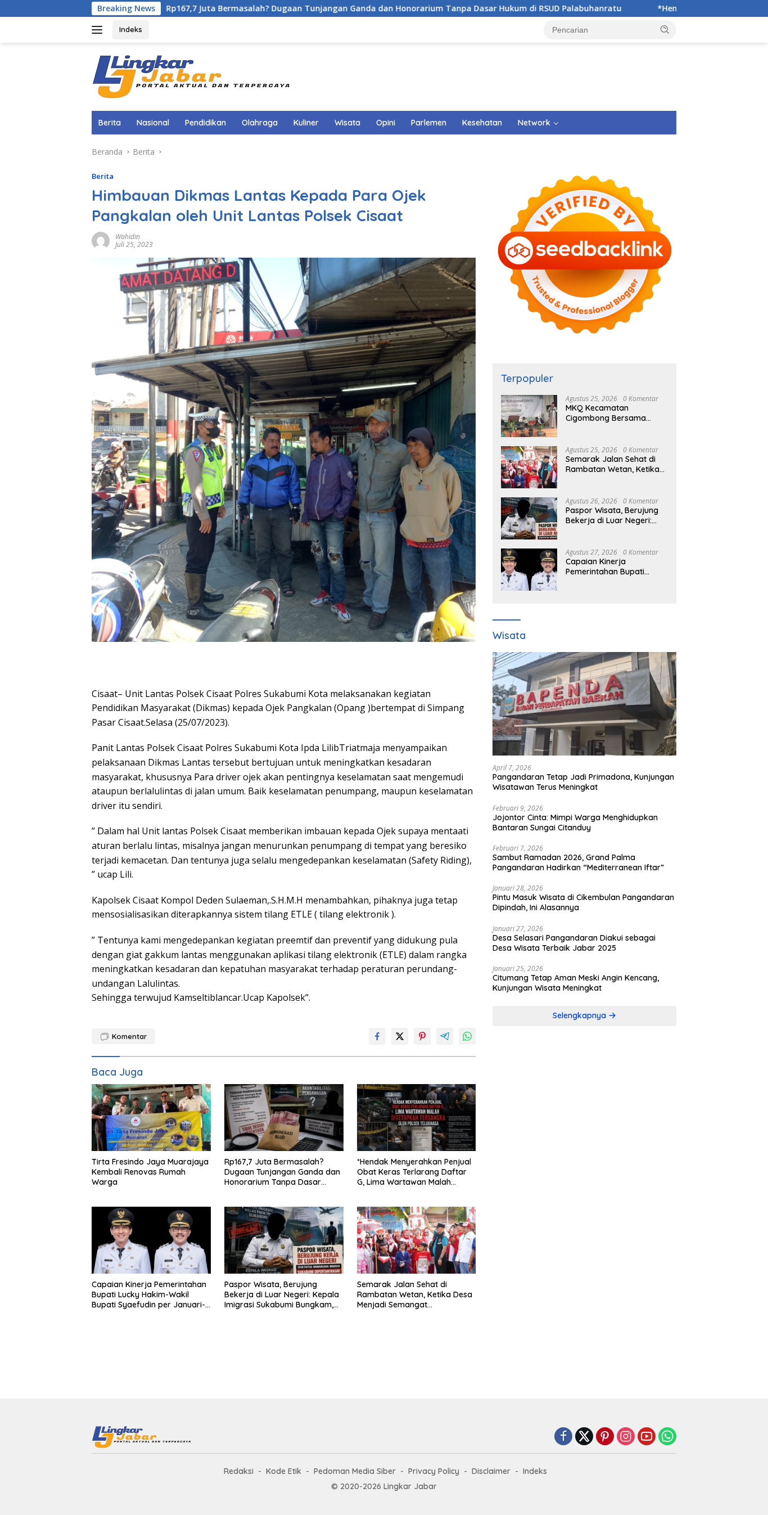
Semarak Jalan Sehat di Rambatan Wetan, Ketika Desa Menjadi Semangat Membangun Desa (414, 1294)
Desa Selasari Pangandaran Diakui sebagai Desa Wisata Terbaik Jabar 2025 (574, 943)
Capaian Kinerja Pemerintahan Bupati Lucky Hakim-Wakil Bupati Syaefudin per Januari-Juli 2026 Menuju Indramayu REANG (149, 1294)
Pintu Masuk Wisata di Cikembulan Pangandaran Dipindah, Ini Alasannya (583, 902)
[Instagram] (626, 1437)
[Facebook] (563, 1437)
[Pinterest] (605, 1437)
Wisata (347, 123)
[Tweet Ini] (399, 1036)
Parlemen (428, 123)
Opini (385, 123)
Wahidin (127, 236)
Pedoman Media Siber (355, 1471)
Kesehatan (482, 123)
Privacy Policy (433, 1471)
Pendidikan (205, 123)
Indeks (130, 29)
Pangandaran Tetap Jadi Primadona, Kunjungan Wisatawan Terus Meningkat (583, 782)
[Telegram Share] (444, 1036)
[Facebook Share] (377, 1036)
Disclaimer (491, 1471)
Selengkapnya (580, 1016)
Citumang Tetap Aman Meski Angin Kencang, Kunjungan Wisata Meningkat (576, 983)
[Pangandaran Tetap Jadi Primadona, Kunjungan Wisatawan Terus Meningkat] (584, 704)
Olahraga (260, 123)
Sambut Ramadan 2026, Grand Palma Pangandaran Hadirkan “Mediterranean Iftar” (578, 862)
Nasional (153, 123)
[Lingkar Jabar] (193, 75)
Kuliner (306, 123)
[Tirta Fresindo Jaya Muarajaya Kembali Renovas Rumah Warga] (151, 1117)
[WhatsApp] (667, 1437)
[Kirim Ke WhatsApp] (467, 1036)
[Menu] (99, 29)
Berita (109, 123)
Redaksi (239, 1471)
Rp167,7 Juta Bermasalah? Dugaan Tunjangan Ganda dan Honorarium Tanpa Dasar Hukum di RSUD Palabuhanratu (311, 8)
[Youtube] (647, 1437)
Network (534, 123)
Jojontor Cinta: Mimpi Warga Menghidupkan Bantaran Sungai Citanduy (575, 822)
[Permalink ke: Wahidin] (101, 240)
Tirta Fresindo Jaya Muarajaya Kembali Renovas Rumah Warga (150, 1172)
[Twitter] (584, 1437)
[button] (665, 29)
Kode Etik (283, 1471)
